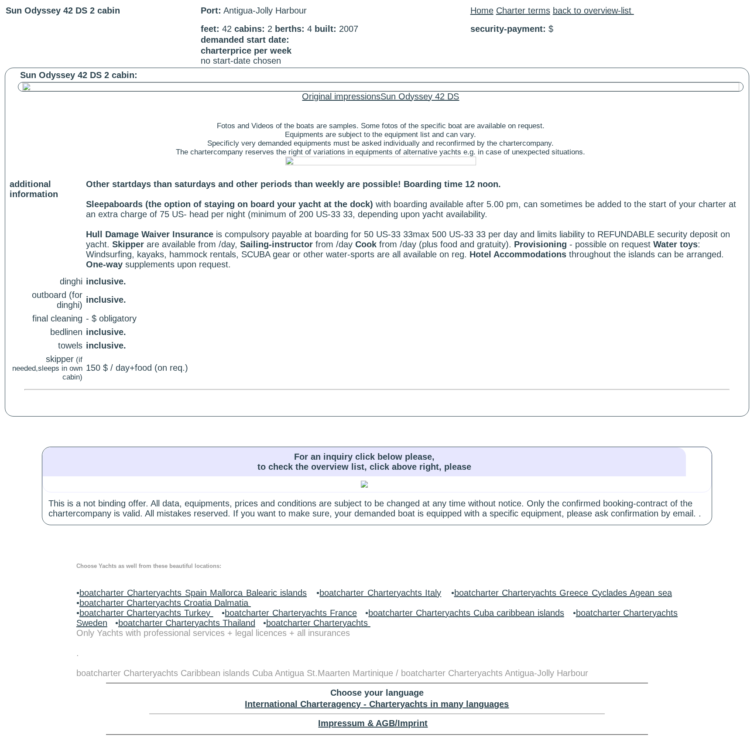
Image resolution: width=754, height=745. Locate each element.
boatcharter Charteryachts (318, 623)
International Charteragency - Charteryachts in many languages (377, 704)
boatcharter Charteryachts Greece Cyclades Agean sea (563, 593)
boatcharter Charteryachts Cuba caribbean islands (466, 613)
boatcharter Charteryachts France (290, 613)
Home (482, 10)
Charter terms (523, 10)
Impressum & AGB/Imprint (373, 723)
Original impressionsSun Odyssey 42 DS (380, 96)
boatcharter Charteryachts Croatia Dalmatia (165, 603)
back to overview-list (593, 10)
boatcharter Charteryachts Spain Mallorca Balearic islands (193, 593)
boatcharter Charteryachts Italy (380, 593)
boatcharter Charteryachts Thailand (186, 623)
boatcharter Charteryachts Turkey (146, 613)
